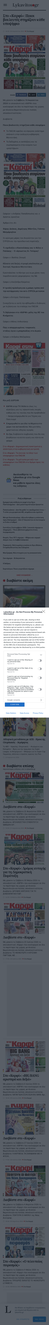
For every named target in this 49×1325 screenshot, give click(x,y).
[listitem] (24, 655)
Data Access (24, 713)
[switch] (40, 660)
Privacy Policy (38, 713)
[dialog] (24, 663)
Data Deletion (11, 713)
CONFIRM (14, 704)
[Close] (44, 612)
